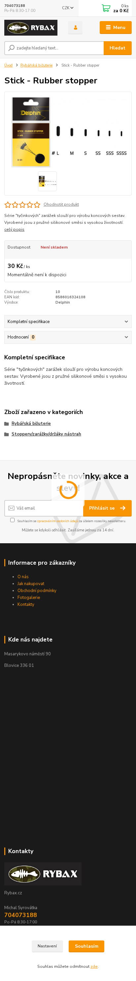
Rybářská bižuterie (36, 65)
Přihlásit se (102, 508)
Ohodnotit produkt (61, 204)
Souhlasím (86, 946)
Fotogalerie (28, 598)
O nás (23, 577)
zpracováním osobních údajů (57, 521)
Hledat (117, 48)
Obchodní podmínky (36, 591)
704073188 (14, 5)
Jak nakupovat (30, 584)
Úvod (8, 65)
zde (94, 966)
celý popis (14, 229)
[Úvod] (30, 28)
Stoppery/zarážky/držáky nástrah (46, 434)
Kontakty (25, 605)
